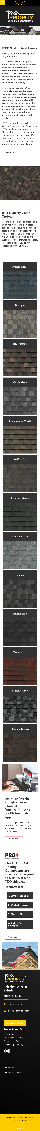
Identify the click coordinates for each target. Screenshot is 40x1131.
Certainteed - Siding (12, 1041)
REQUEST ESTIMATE (14, 1023)
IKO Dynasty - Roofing (13, 1045)
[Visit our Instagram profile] (9, 1052)
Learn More (13, 937)
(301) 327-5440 (15, 1004)
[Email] (23, 4)
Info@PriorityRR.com (18, 1011)
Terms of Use (20, 1128)
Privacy (20, 1124)
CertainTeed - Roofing (13, 1038)
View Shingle (20, 282)
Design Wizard (14, 839)
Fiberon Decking (11, 1034)
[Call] (17, 4)
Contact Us (9, 153)
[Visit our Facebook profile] (5, 1052)
